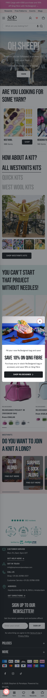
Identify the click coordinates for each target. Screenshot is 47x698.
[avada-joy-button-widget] (6, 692)
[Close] (39, 321)
